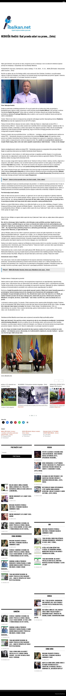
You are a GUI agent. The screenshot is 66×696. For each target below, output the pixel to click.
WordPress (62, 694)
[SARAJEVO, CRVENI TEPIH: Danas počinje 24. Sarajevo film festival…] (33, 396)
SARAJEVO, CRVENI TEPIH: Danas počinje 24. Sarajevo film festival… (31, 385)
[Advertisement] (30, 8)
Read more (25, 407)
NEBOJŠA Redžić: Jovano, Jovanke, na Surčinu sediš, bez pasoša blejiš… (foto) (9, 433)
